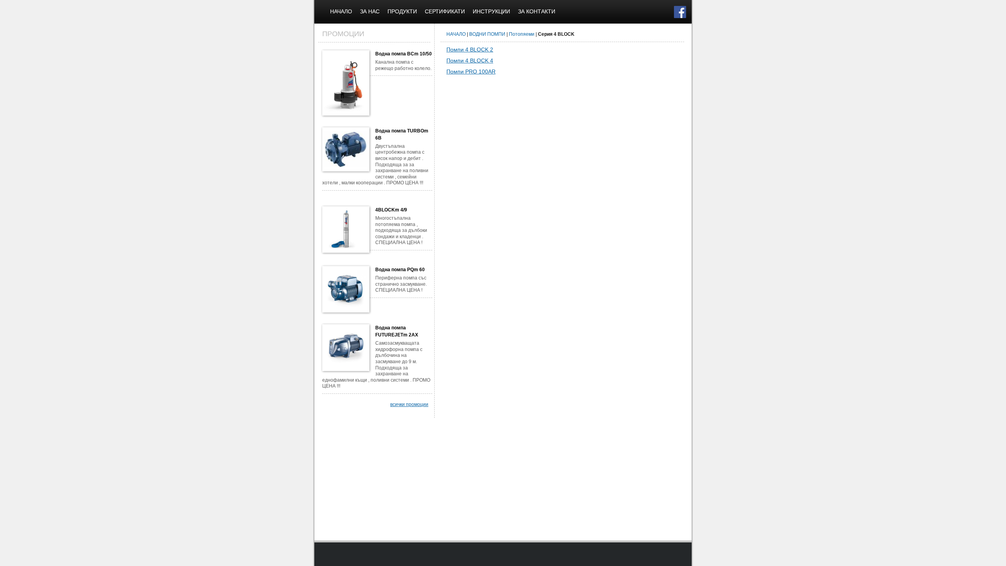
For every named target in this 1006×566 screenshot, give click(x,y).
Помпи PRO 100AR (471, 71)
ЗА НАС (370, 11)
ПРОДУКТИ (402, 11)
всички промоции (409, 404)
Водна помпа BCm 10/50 (403, 54)
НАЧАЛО (341, 11)
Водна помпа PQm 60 (400, 269)
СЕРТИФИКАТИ (445, 11)
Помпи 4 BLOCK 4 (469, 60)
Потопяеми (521, 34)
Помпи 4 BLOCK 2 (469, 49)
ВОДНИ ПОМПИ (487, 34)
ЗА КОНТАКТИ (536, 11)
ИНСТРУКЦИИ (491, 11)
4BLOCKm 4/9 (391, 210)
